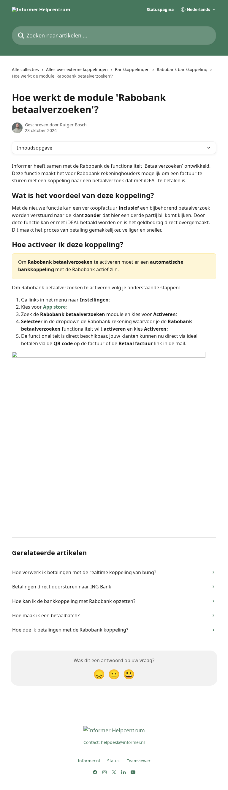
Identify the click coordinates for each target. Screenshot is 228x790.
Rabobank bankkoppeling (182, 69)
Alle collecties (25, 69)
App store (54, 307)
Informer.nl (89, 761)
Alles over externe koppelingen (77, 69)
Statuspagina (160, 9)
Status (113, 761)
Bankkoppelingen (132, 69)
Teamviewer (139, 761)
